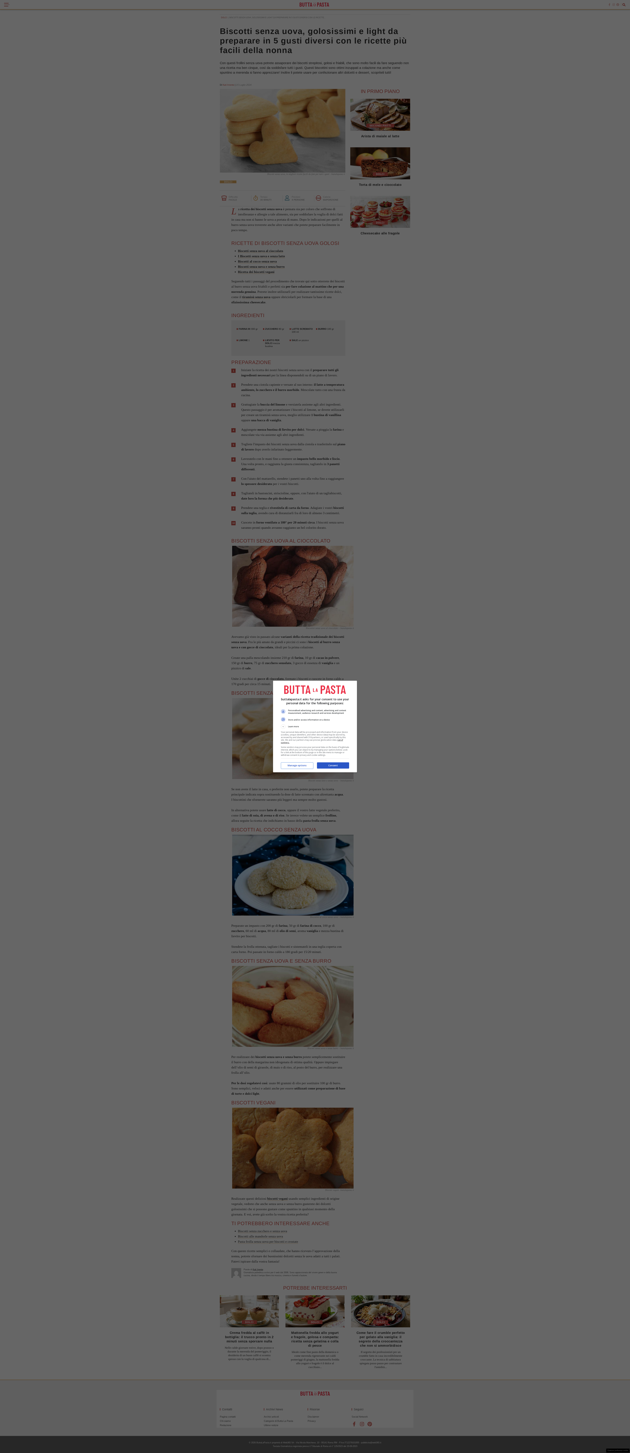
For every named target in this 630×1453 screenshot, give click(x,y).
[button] (315, 726)
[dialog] (315, 726)
